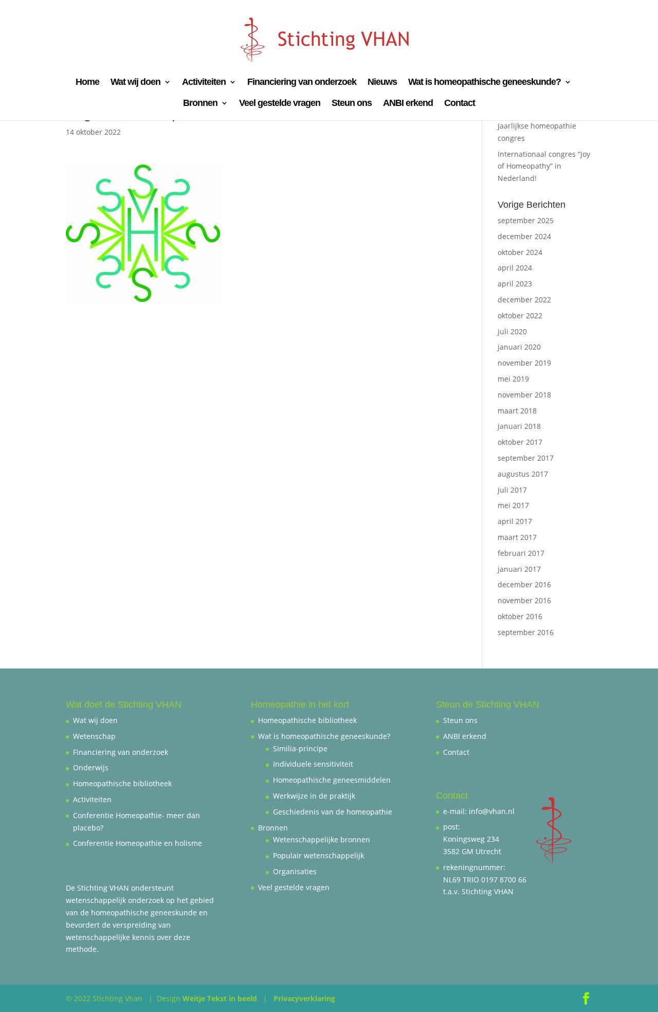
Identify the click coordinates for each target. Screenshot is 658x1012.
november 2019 (524, 363)
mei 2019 (513, 379)
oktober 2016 (520, 616)
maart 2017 (517, 537)
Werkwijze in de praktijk (314, 796)
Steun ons (352, 103)
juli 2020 (512, 331)
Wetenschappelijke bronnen (321, 839)
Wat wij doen (135, 82)
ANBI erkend (408, 103)
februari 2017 (521, 553)
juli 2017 (512, 490)
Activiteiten (204, 82)
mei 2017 (513, 505)
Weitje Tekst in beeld (219, 998)
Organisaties (295, 871)
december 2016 (524, 584)
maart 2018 (517, 410)
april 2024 (515, 268)
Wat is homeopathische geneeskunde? (484, 82)
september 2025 (526, 220)
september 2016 (526, 632)
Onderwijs (90, 767)
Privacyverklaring (304, 998)
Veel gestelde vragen (279, 103)
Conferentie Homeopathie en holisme (137, 843)
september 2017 (526, 458)
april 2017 (515, 521)
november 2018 (524, 395)
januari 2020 (519, 347)
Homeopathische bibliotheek (122, 783)
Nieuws (382, 82)
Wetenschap (94, 736)
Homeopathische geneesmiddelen (332, 780)
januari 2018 (519, 426)
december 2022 (524, 299)
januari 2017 (519, 569)
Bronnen (200, 103)
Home (87, 82)
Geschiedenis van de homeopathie (332, 812)
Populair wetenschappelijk (318, 855)
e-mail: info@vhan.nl (479, 811)
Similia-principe (300, 748)
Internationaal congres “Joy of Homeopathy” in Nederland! (544, 166)
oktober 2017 (520, 442)
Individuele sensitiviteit (313, 764)
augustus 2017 (523, 474)
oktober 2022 (520, 315)
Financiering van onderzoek (301, 82)
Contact (459, 103)
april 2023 (515, 283)
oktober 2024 (520, 252)
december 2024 (524, 236)
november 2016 (524, 600)
